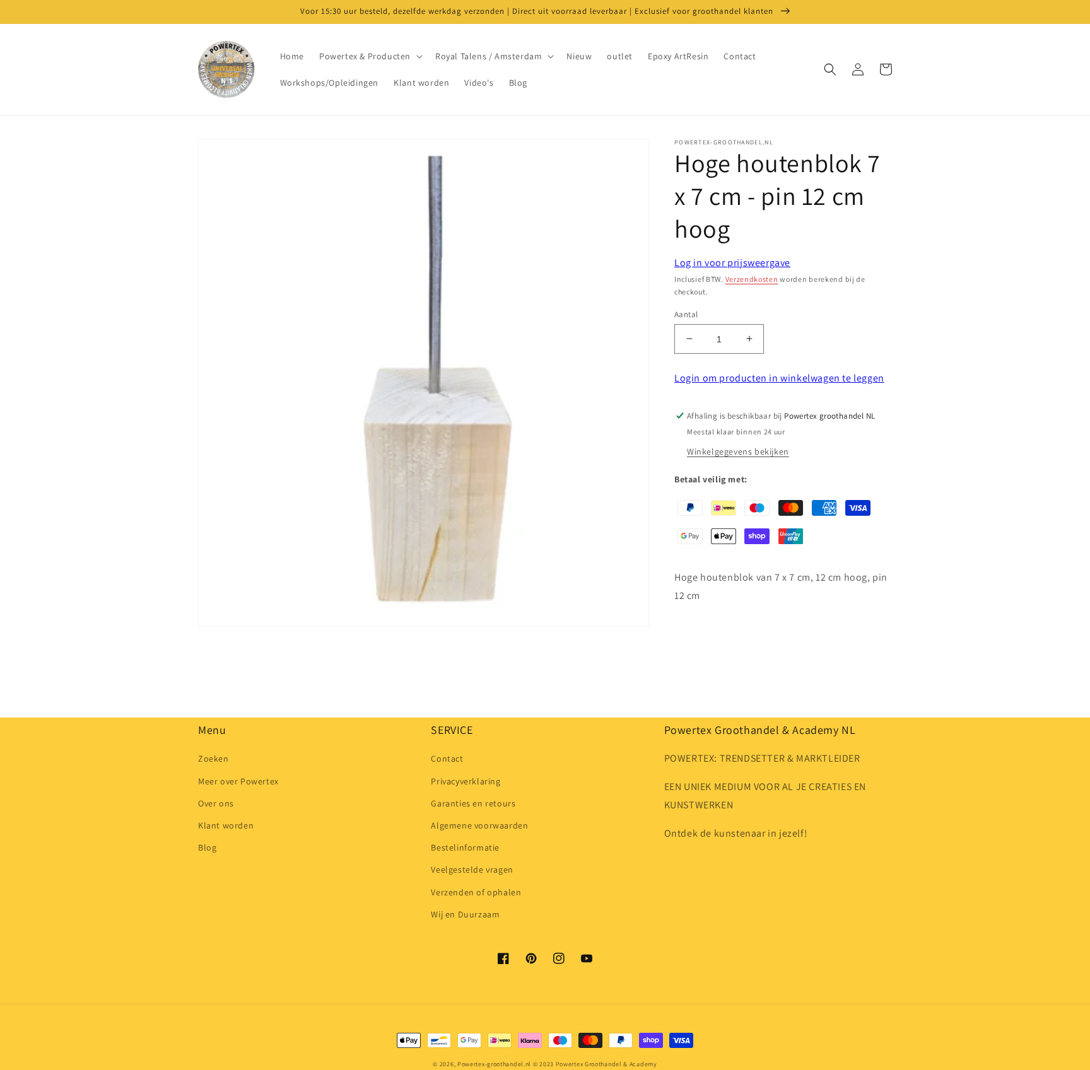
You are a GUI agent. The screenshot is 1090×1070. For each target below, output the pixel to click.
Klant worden (226, 825)
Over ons (216, 803)
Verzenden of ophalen (476, 892)
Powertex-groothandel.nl (494, 1064)
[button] (370, 56)
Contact (447, 758)
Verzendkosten (751, 279)
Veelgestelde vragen (472, 869)
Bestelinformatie (465, 847)
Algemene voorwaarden (479, 825)
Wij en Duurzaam (465, 914)
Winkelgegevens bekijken (738, 451)
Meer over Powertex (238, 781)
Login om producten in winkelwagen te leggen (779, 378)
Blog (207, 847)
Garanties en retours (473, 803)
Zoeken (213, 758)
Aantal (686, 313)
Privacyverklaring (465, 781)
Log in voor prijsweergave (732, 262)
